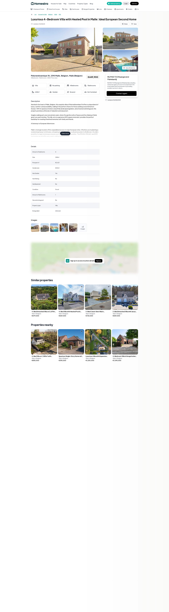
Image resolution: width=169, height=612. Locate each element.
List (35, 14)
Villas (66, 9)
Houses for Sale (56, 4)
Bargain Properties (89, 9)
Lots (100, 9)
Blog (91, 4)
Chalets (130, 9)
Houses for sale (42, 14)
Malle (55, 14)
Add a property (115, 3)
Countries (71, 4)
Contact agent (121, 93)
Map (65, 4)
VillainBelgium (36, 314)
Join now (134, 3)
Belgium (50, 14)
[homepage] (32, 14)
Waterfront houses (54, 9)
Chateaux (109, 9)
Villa (60, 14)
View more (65, 133)
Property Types (82, 4)
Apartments (120, 9)
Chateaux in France (38, 9)
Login (126, 3)
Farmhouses (75, 9)
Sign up (98, 261)
